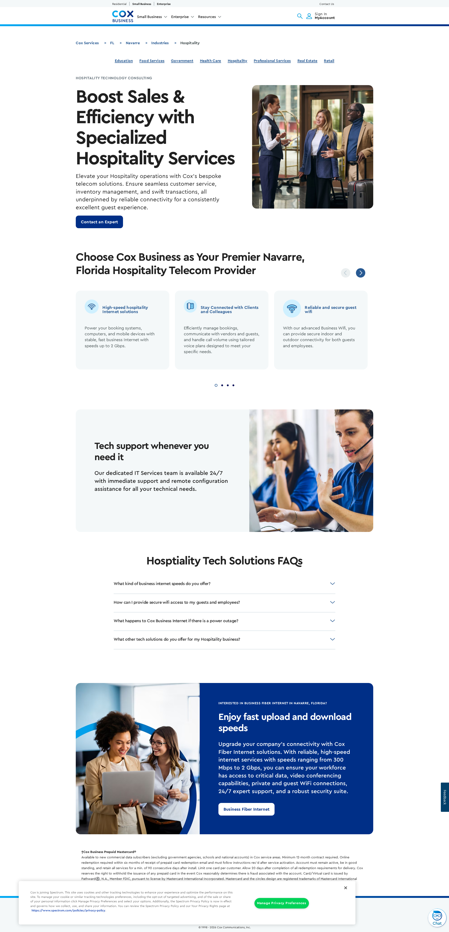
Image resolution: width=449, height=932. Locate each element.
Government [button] (182, 61)
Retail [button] (329, 61)
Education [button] (124, 61)
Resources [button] (207, 17)
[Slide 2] (222, 385)
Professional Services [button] (272, 61)
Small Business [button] (149, 17)
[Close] (345, 888)
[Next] (360, 273)
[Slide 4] (233, 385)
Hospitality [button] (237, 61)
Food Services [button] (151, 61)
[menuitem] (152, 17)
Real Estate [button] (307, 61)
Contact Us (326, 4)
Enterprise (164, 4)
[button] (300, 16)
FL (112, 43)
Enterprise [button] (180, 17)
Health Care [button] (210, 61)
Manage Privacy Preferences (281, 903)
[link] (99, 222)
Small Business (141, 4)
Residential (119, 4)
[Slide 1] (216, 385)
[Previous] (345, 273)
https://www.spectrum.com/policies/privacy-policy (68, 910)
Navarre (133, 43)
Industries (160, 43)
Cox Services (87, 43)
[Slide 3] (228, 385)
